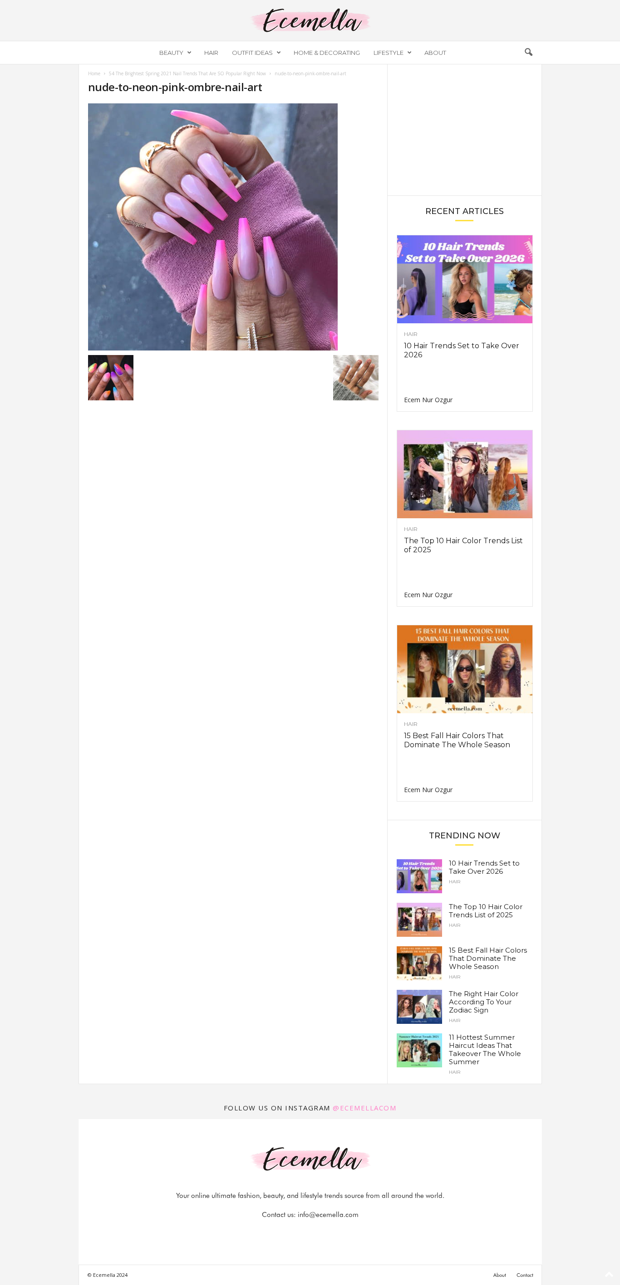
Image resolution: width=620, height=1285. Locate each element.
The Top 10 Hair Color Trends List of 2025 (485, 910)
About (435, 52)
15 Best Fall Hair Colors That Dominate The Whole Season (457, 740)
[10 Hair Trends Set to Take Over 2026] (464, 279)
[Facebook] (279, 1232)
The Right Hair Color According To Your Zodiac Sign (483, 1001)
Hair (211, 52)
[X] (321, 1232)
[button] (528, 53)
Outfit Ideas (252, 52)
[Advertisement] (464, 129)
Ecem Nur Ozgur (428, 399)
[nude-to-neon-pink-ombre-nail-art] (233, 226)
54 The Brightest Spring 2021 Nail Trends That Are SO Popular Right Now (187, 73)
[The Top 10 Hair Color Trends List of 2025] (464, 474)
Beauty (171, 52)
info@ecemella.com (328, 1215)
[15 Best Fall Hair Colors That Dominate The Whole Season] (464, 669)
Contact (525, 1275)
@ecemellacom (364, 1107)
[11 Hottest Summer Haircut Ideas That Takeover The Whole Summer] (419, 1050)
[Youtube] (341, 1232)
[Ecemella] (310, 20)
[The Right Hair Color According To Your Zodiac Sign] (419, 1007)
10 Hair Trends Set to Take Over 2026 (484, 867)
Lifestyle (388, 52)
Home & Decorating (327, 52)
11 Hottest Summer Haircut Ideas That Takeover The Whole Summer (485, 1049)
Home (94, 73)
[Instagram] (300, 1232)
